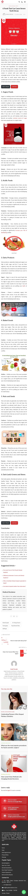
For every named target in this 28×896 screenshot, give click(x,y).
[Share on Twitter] (14, 616)
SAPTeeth (5, 628)
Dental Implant (6, 622)
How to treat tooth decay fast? (18, 640)
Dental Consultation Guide (7, 711)
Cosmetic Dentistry (6, 743)
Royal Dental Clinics (15, 625)
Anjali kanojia (9, 14)
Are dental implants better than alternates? (14, 586)
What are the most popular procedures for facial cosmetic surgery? (14, 746)
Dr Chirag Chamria (16, 622)
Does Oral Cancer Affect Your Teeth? (10, 652)
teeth (23, 286)
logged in (9, 790)
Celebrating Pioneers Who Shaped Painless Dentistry (12, 715)
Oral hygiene (5, 625)
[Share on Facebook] (11, 616)
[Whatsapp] (24, 892)
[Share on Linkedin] (17, 616)
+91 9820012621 (7, 884)
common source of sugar (20, 118)
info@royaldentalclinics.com (10, 887)
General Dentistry (5, 774)
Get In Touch (5, 86)
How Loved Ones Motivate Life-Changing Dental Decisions (11, 778)
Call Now (14, 86)
